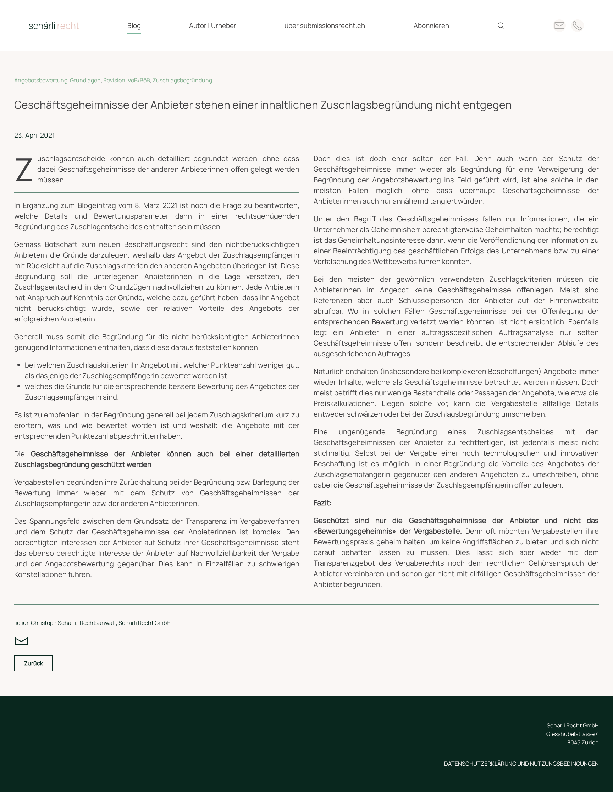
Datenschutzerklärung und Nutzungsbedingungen (521, 764)
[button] (500, 25)
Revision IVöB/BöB (126, 80)
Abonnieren (431, 25)
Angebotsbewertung (40, 80)
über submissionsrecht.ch (325, 25)
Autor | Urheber (212, 25)
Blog (134, 25)
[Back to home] (54, 25)
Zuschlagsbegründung (182, 80)
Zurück (33, 663)
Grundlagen (85, 80)
